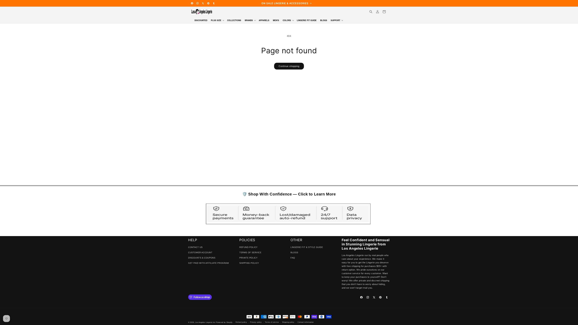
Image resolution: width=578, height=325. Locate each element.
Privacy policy (256, 322)
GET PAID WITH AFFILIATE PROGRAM (208, 263)
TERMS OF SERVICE (250, 252)
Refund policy (241, 322)
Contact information (306, 322)
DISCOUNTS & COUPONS (201, 258)
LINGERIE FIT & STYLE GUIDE (307, 247)
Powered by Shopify (224, 322)
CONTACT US (195, 247)
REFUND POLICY (248, 247)
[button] (217, 20)
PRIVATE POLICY (248, 258)
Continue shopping (289, 66)
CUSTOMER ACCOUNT (200, 252)
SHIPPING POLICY (249, 263)
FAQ (293, 258)
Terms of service (272, 322)
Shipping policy (288, 322)
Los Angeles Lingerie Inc (205, 322)
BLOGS (294, 252)
